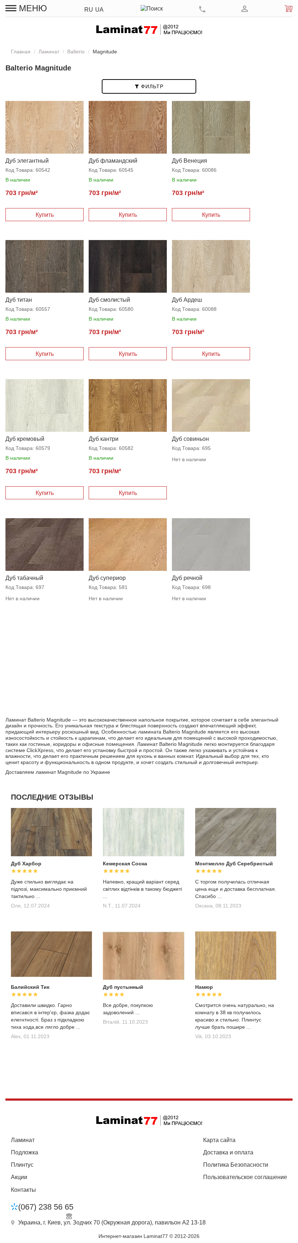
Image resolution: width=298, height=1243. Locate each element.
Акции (19, 1177)
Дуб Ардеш (187, 300)
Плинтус (22, 1165)
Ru (88, 10)
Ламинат (49, 51)
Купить (45, 215)
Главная (21, 51)
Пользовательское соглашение (245, 1177)
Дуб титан (18, 300)
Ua (99, 10)
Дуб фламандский (113, 161)
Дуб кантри (103, 439)
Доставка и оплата (228, 1152)
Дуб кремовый (24, 439)
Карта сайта (219, 1140)
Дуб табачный (24, 578)
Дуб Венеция (189, 161)
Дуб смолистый (109, 300)
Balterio (76, 51)
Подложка (24, 1152)
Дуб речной (187, 578)
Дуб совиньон (190, 439)
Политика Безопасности (235, 1165)
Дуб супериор (107, 578)
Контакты (23, 1190)
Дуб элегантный (27, 161)
